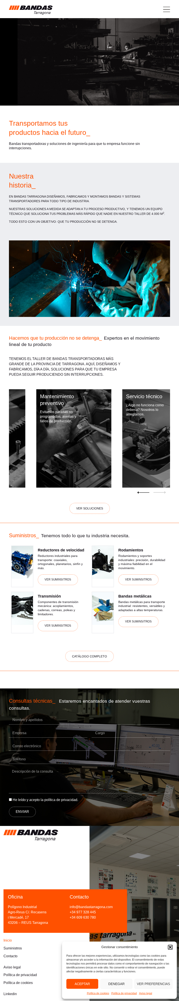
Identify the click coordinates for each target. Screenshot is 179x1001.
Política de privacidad (124, 993)
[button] (170, 947)
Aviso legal (145, 993)
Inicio (7, 940)
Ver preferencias (153, 984)
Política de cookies (98, 993)
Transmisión (49, 596)
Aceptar (82, 984)
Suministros (12, 948)
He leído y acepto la (45, 800)
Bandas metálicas (134, 596)
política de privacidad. (61, 800)
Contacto (10, 956)
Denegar (116, 984)
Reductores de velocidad (61, 550)
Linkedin (10, 994)
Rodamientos (130, 550)
